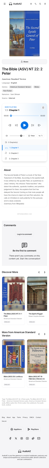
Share (25, 62)
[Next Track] (39, 125)
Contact (38, 417)
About (8, 417)
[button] (4, 3)
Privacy (25, 417)
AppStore (18, 429)
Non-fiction (7, 91)
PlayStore (35, 429)
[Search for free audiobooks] (40, 4)
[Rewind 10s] (16, 125)
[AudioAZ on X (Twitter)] (16, 438)
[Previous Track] (9, 125)
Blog (3, 417)
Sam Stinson (15, 94)
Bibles (36, 87)
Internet (12, 98)
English (14, 83)
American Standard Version (14, 78)
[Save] (43, 107)
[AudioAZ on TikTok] (33, 438)
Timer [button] (33, 136)
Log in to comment (24, 234)
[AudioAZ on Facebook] (10, 438)
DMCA (32, 417)
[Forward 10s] (32, 125)
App (13, 417)
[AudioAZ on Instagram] (22, 438)
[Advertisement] (24, 214)
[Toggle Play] (24, 125)
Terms (19, 417)
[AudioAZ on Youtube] (27, 438)
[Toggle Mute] (7, 136)
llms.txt (4, 421)
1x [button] (39, 136)
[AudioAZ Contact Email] (39, 438)
